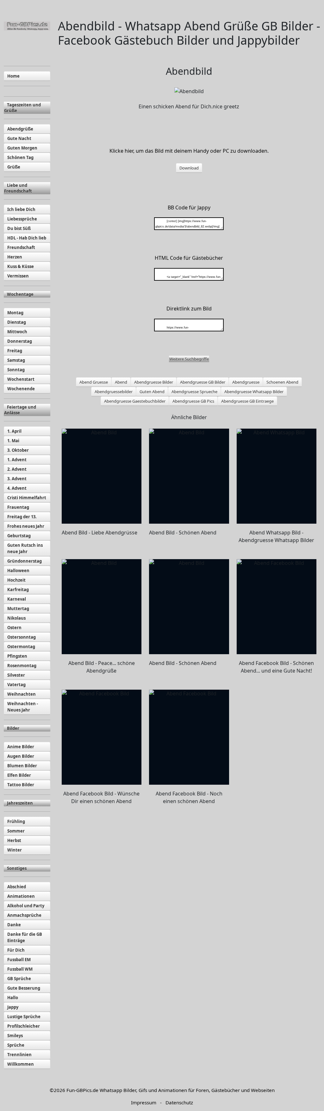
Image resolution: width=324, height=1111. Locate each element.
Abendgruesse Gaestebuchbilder (134, 401)
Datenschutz (179, 1102)
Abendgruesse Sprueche (194, 391)
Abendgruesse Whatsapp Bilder (254, 391)
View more (101, 476)
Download (189, 168)
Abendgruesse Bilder (153, 382)
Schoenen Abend (282, 382)
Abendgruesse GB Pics (193, 401)
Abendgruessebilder (114, 391)
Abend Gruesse (93, 382)
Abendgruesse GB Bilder (202, 382)
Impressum (143, 1102)
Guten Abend (152, 391)
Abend (121, 382)
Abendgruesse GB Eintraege (247, 401)
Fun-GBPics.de (82, 1090)
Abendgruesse (245, 382)
